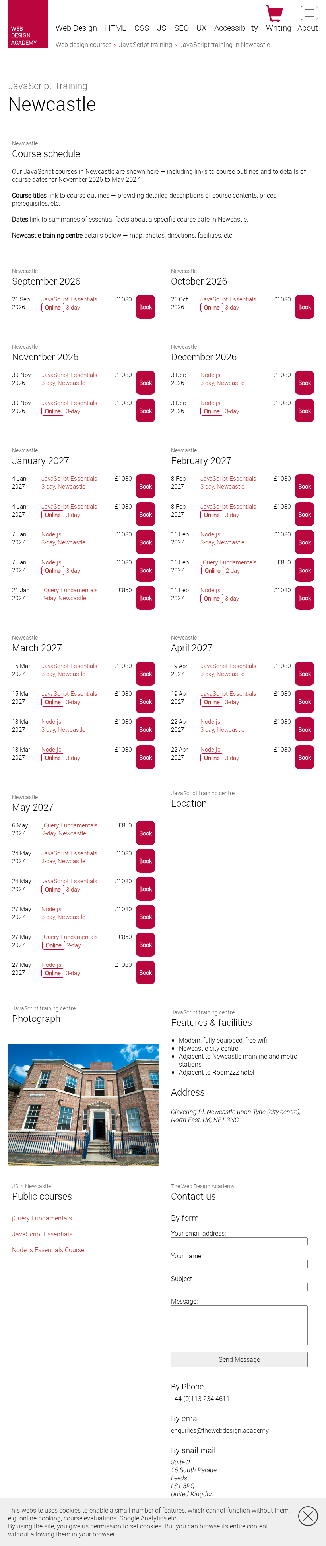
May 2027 (33, 807)
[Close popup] (308, 1516)
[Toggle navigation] (309, 13)
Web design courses (84, 44)
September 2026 (46, 281)
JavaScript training (145, 44)
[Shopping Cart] (274, 13)
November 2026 (45, 356)
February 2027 (201, 460)
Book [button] (145, 307)
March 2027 (37, 647)
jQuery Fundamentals (42, 1218)
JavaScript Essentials (42, 1234)
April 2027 (192, 647)
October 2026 (199, 281)
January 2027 (40, 460)
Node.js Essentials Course (48, 1249)
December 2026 (204, 356)
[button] (77, 28)
